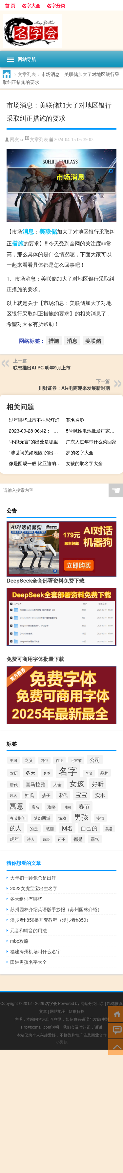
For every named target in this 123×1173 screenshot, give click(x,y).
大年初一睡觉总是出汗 (33, 877)
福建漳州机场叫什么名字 (35, 951)
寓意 (17, 806)
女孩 (77, 783)
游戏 (62, 818)
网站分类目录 (92, 1003)
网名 (67, 828)
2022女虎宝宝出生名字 (33, 888)
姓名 (13, 795)
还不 (62, 839)
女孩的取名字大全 (84, 463)
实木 (100, 794)
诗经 (46, 839)
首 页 (10, 5)
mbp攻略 (19, 940)
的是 (34, 828)
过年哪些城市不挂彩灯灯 (34, 419)
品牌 (104, 773)
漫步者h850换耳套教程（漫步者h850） (50, 919)
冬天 (30, 772)
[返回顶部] (115, 1046)
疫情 (100, 818)
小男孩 (62, 1041)
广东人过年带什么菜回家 (91, 441)
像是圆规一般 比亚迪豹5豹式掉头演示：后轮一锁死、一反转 (36, 463)
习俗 (44, 760)
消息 (28, 231)
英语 (109, 828)
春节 (84, 806)
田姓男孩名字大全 (28, 962)
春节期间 (18, 818)
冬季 (47, 773)
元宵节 (76, 760)
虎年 (14, 838)
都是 (78, 839)
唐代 (14, 784)
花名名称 (75, 419)
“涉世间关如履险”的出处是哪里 (36, 452)
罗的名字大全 (79, 452)
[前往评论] (115, 1030)
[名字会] (61, 31)
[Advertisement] (61, 1111)
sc (22, 139)
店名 (35, 807)
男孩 (81, 816)
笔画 (50, 828)
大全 (57, 784)
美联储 (48, 231)
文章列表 (27, 74)
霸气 (95, 839)
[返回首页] (115, 1013)
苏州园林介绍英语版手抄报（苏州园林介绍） (56, 909)
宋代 (63, 795)
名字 (67, 770)
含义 (88, 773)
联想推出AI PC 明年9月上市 (42, 367)
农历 (14, 773)
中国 (13, 760)
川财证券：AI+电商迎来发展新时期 (74, 388)
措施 (18, 243)
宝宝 (81, 794)
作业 (59, 760)
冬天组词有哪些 (26, 898)
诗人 (31, 839)
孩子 (46, 795)
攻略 (51, 807)
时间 (67, 807)
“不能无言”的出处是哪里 (33, 441)
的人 (16, 828)
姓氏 (29, 795)
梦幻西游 (42, 818)
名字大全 (31, 5)
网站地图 (58, 1011)
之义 (29, 760)
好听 (98, 783)
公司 (95, 759)
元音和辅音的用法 (28, 930)
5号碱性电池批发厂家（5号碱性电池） (93, 430)
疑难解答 (76, 1011)
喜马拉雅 (35, 784)
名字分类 (56, 5)
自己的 (89, 828)
